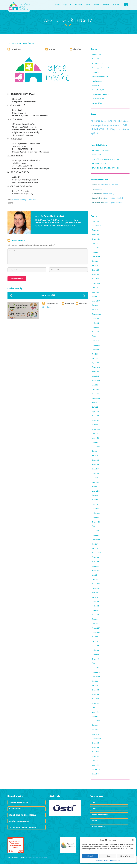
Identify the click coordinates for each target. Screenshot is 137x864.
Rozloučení (99, 189)
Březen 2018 (96, 615)
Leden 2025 (95, 292)
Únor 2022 (95, 433)
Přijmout (90, 856)
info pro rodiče (96, 63)
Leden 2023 (95, 389)
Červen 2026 (95, 230)
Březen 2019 (95, 570)
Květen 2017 (95, 650)
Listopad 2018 (96, 588)
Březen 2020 (96, 522)
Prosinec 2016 (96, 672)
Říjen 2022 (95, 402)
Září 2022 (95, 407)
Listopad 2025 (96, 256)
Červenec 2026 (96, 226)
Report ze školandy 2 (109, 193)
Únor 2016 (95, 707)
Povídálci (94, 85)
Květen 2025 (95, 274)
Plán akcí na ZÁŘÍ (48, 295)
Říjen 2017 (95, 637)
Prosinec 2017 (96, 628)
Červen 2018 (95, 601)
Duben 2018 (95, 610)
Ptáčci (105, 125)
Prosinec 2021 (96, 442)
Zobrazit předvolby (125, 856)
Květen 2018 (95, 606)
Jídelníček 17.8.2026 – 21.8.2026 (101, 163)
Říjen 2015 (95, 725)
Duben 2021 (95, 469)
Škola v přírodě (96, 90)
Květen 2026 (95, 234)
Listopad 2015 (96, 721)
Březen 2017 (96, 659)
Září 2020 (95, 500)
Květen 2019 (95, 562)
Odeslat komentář (16, 278)
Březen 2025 (96, 283)
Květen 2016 (95, 694)
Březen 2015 (95, 756)
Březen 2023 (96, 380)
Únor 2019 (95, 575)
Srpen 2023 (95, 363)
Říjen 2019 (95, 544)
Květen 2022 (96, 420)
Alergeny (105, 121)
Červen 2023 (96, 367)
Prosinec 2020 (96, 486)
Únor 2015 (95, 761)
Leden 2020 (95, 531)
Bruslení (94, 59)
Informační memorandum (100, 815)
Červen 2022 (96, 416)
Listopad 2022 (96, 398)
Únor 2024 (95, 336)
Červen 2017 (95, 646)
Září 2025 (95, 265)
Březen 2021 (96, 473)
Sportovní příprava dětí (114, 125)
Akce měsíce (15, 199)
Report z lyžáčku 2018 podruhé (114, 202)
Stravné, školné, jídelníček (99, 94)
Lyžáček (94, 72)
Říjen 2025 (95, 261)
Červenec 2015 (96, 738)
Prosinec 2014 (96, 769)
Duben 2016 (95, 699)
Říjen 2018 (95, 592)
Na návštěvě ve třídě (98, 76)
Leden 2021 (95, 482)
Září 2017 (95, 641)
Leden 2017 (95, 668)
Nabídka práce (96, 81)
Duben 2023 (95, 376)
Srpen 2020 (95, 504)
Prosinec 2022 (96, 394)
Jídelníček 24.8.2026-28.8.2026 (101, 150)
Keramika (94, 125)
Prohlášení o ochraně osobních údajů (112, 860)
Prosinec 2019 (96, 535)
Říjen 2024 (95, 305)
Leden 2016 (95, 712)
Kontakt (95, 821)
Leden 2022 (95, 438)
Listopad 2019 (96, 539)
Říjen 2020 (95, 495)
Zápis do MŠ (95, 103)
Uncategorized (96, 99)
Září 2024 (95, 310)
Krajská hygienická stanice (99, 68)
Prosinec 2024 (96, 296)
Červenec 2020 (96, 508)
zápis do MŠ (119, 130)
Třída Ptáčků (32, 199)
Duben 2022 (95, 424)
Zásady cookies (99, 860)
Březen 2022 (96, 429)
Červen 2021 (95, 460)
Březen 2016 (95, 703)
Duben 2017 (95, 654)
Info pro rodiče (115, 121)
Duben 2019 (95, 566)
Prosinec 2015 (96, 716)
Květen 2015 (95, 747)
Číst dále (45, 307)
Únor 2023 (95, 385)
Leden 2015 (95, 765)
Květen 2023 (96, 371)
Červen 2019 (95, 557)
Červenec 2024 (96, 314)
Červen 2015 (95, 743)
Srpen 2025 (95, 270)
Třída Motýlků (24, 199)
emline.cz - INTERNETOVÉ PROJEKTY (37, 857)
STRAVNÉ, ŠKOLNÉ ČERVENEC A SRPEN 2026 (105, 159)
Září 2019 (95, 548)
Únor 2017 (95, 663)
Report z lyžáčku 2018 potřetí (114, 198)
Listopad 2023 (96, 349)
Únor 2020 (95, 526)
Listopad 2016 (96, 677)
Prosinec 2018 (96, 584)
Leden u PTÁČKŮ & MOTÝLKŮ (109, 185)
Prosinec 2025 (96, 252)
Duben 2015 (95, 752)
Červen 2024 (95, 318)
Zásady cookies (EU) (98, 827)
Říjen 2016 (95, 681)
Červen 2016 (95, 690)
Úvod (8, 43)
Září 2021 (95, 455)
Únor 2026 (95, 243)
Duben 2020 (95, 517)
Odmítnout (108, 856)
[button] (133, 840)
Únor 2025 (95, 287)
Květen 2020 (96, 513)
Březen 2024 (96, 332)
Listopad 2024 (96, 301)
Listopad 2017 (96, 632)
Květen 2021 (95, 464)
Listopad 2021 (96, 447)
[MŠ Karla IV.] (19, 5)
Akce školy (15, 43)
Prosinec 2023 (96, 345)
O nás (93, 808)
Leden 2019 (95, 579)
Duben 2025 (95, 279)
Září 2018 (95, 597)
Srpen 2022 (95, 411)
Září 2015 (95, 730)
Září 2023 (95, 358)
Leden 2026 (95, 248)
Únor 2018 (95, 619)
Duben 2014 (95, 774)
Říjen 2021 (95, 451)
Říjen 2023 (95, 354)
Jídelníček (126, 121)
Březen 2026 (96, 239)
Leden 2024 (95, 340)
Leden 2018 (95, 623)
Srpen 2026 (95, 221)
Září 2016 (95, 685)
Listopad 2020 (96, 491)
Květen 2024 (95, 323)
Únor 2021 (95, 478)
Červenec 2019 (96, 553)
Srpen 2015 (95, 734)
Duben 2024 (95, 327)
